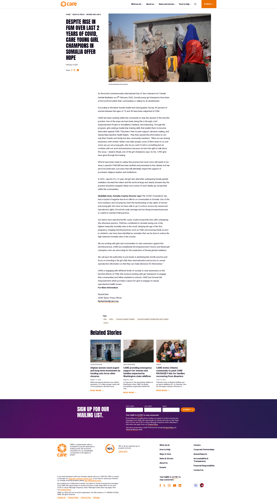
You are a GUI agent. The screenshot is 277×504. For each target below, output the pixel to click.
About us (150, 4)
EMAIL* (164, 406)
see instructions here (93, 480)
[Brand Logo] (69, 4)
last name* (148, 406)
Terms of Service (132, 429)
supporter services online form (80, 479)
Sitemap (96, 497)
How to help (184, 4)
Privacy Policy (153, 424)
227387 (140, 415)
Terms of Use (86, 497)
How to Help (165, 449)
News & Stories (166, 458)
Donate (163, 467)
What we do (136, 4)
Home (68, 14)
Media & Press (78, 14)
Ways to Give (165, 454)
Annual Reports (200, 454)
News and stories (166, 4)
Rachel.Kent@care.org (108, 301)
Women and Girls (93, 14)
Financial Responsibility (204, 465)
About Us (164, 463)
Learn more (122, 451)
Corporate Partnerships (204, 449)
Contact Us (198, 470)
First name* (130, 406)
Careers (197, 445)
